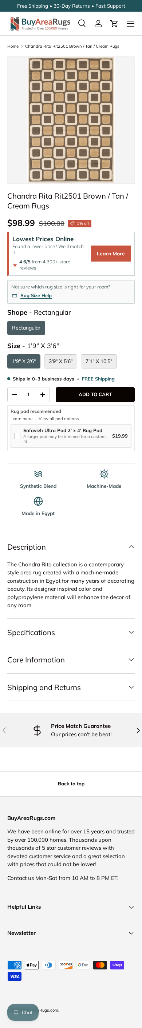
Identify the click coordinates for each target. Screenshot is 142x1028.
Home (13, 46)
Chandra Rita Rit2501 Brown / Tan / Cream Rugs (72, 46)
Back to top (71, 783)
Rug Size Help (36, 295)
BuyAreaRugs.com (40, 1010)
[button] (114, 24)
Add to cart (95, 394)
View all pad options (59, 418)
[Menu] (130, 24)
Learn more (21, 418)
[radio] (26, 328)
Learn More (111, 253)
